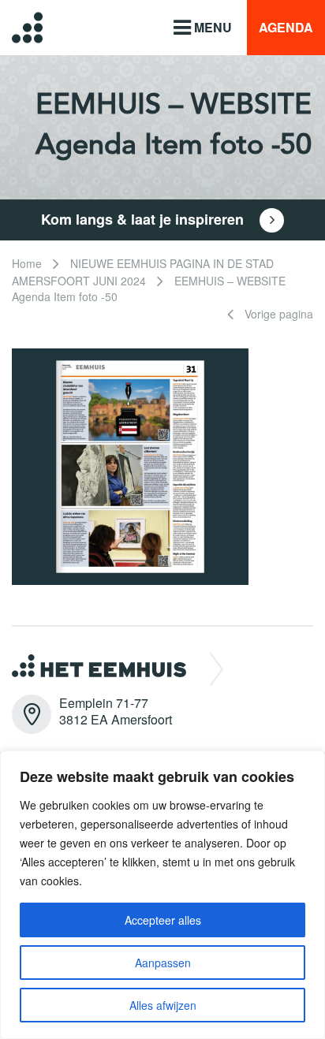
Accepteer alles (163, 920)
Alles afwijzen (162, 1005)
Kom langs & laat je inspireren (144, 219)
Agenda (286, 27)
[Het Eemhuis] (15, 27)
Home (27, 263)
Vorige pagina (277, 314)
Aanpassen (163, 962)
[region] (162, 894)
